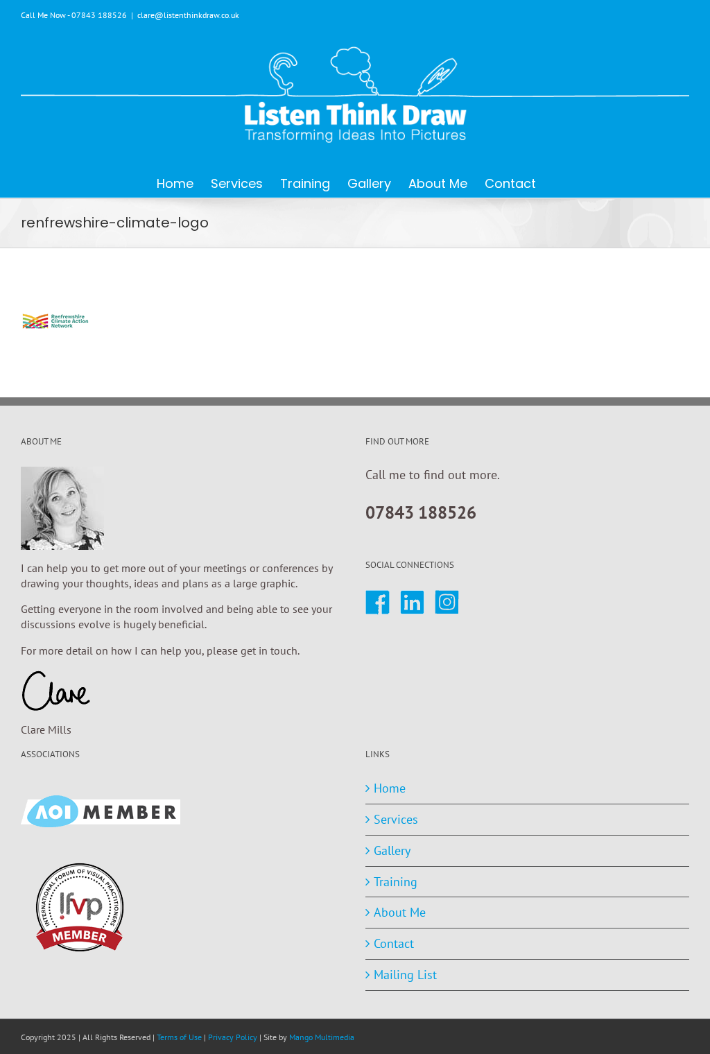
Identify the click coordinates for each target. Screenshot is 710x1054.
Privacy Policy (232, 1037)
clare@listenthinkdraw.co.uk (188, 15)
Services (396, 819)
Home (390, 788)
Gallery (392, 850)
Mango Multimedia (321, 1037)
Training (395, 882)
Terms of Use (179, 1037)
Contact (394, 943)
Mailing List (405, 975)
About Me (400, 912)
